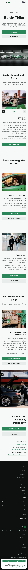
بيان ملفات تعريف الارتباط (17, 566)
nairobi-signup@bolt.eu (18, 449)
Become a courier (14, 218)
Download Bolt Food (14, 358)
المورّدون (24, 534)
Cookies (24, 547)
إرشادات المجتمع (22, 554)
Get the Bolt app (14, 144)
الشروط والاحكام (22, 537)
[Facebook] (19, 530)
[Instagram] (11, 530)
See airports (14, 281)
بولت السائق (22, 480)
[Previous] (24, 111)
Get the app (14, 276)
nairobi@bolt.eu (21, 444)
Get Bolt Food (14, 36)
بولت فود (23, 484)
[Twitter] (15, 530)
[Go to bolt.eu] (24, 2)
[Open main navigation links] (3, 2)
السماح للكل (20, 561)
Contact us (14, 434)
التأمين (24, 544)
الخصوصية (23, 540)
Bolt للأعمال (22, 490)
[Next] (3, 111)
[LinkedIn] (6, 530)
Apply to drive (14, 213)
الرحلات (23, 470)
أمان (25, 550)
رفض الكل (8, 561)
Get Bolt (14, 32)
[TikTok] (2, 530)
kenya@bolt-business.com (17, 455)
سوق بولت (22, 487)
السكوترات (22, 474)
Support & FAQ (14, 428)
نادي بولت (22, 493)
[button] (14, 467)
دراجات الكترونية (21, 477)
